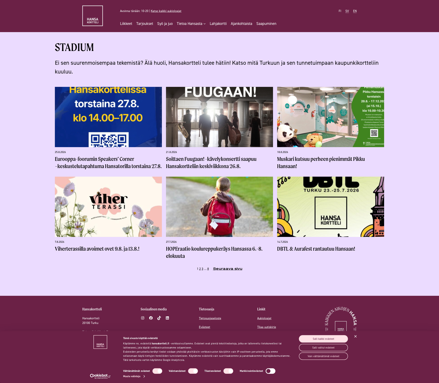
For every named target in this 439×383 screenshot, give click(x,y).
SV (347, 11)
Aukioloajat (264, 318)
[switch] (193, 371)
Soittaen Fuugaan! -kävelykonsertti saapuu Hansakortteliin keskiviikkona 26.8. (211, 162)
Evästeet (204, 327)
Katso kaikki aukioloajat (166, 11)
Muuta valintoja (131, 376)
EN (355, 11)
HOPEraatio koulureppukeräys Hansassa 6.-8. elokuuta (214, 252)
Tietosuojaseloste (210, 318)
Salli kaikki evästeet (323, 338)
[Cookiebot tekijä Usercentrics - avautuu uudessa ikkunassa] (100, 376)
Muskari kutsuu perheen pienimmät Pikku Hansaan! (321, 162)
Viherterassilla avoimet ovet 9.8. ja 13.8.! (97, 248)
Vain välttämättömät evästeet (323, 356)
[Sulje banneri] (355, 336)
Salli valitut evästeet (323, 347)
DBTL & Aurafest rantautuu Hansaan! (316, 248)
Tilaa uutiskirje (266, 327)
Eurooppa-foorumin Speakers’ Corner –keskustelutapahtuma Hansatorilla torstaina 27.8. (108, 162)
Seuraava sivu (227, 269)
